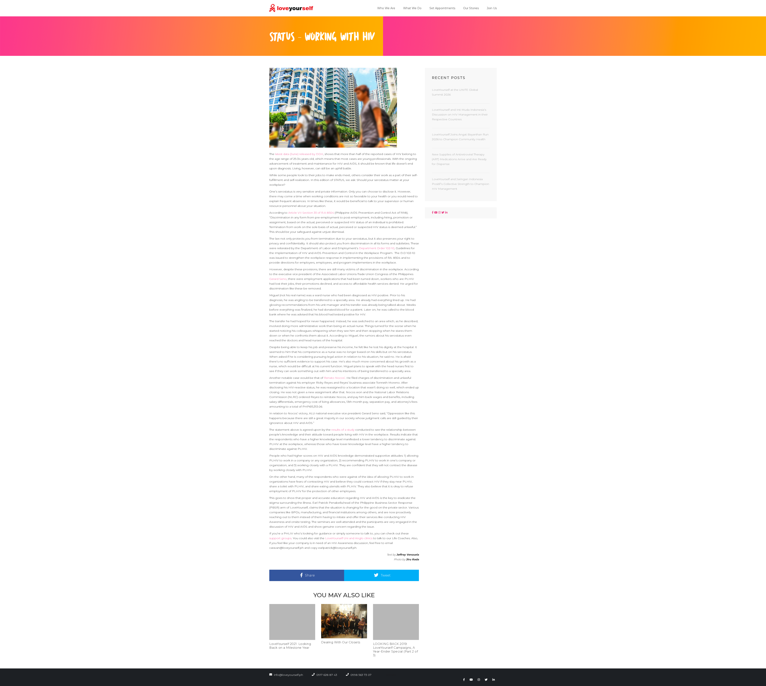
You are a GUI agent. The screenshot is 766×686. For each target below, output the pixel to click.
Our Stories (471, 8)
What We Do (412, 8)
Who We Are (386, 8)
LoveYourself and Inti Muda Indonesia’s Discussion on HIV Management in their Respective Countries (460, 114)
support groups (280, 538)
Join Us (492, 8)
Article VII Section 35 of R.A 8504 (311, 212)
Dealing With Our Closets (340, 642)
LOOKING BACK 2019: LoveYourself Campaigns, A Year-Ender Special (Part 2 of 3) (395, 649)
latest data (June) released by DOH (299, 154)
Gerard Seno (278, 279)
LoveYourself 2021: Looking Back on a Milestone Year (290, 645)
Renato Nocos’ (334, 378)
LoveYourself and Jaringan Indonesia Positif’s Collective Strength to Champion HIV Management (460, 184)
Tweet (385, 575)
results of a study (342, 429)
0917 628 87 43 (326, 675)
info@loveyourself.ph (288, 675)
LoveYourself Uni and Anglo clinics (348, 538)
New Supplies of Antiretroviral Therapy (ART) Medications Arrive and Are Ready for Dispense (459, 159)
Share (309, 575)
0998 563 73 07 (360, 675)
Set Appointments (442, 8)
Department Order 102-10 (376, 248)
